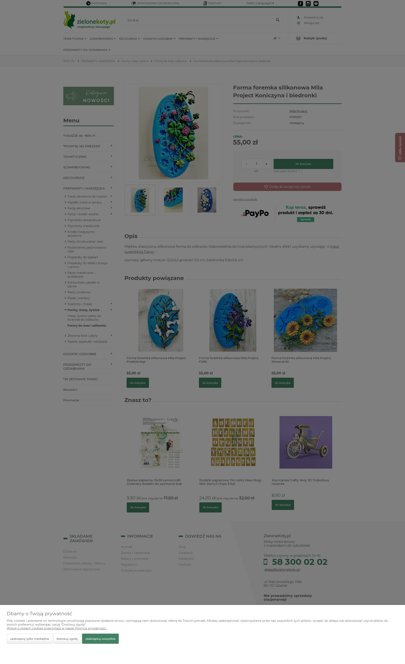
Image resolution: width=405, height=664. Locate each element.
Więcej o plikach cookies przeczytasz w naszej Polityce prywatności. (57, 628)
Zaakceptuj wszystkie (100, 638)
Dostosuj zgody (67, 638)
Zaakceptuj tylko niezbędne (29, 638)
